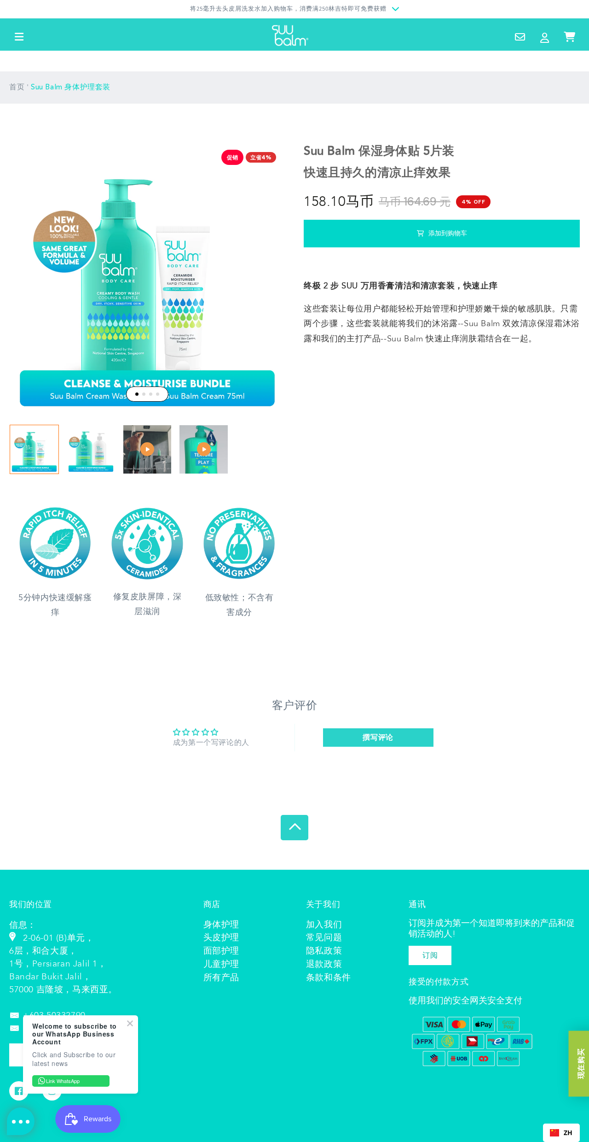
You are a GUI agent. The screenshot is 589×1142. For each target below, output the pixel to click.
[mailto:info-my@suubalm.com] (16, 1015)
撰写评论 (378, 737)
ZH (568, 1132)
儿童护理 (221, 964)
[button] (19, 37)
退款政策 (324, 964)
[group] (34, 449)
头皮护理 (221, 937)
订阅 (430, 955)
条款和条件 (328, 977)
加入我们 (324, 924)
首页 (16, 87)
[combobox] (561, 1133)
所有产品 (221, 977)
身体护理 (221, 924)
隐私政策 (324, 950)
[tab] (137, 394)
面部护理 (221, 950)
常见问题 (324, 937)
